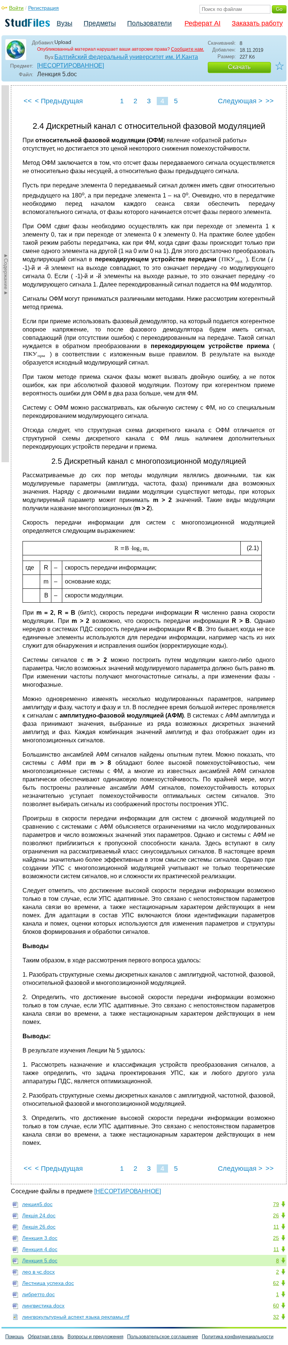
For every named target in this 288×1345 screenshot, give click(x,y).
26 (276, 1215)
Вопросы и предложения (95, 1336)
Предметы (100, 23)
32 (276, 1317)
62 (276, 1283)
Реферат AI (202, 23)
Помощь (14, 1336)
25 (276, 1238)
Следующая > (240, 101)
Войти (16, 8)
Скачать (239, 67)
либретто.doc (38, 1294)
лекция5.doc (37, 1204)
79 (276, 1204)
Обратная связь (46, 1336)
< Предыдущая (59, 101)
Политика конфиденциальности (237, 1336)
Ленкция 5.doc (39, 1261)
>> (270, 101)
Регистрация (43, 8)
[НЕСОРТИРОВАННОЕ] (70, 65)
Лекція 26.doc (39, 1227)
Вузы (64, 23)
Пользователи (149, 23)
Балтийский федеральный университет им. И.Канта (126, 57)
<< (28, 101)
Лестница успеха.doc (48, 1283)
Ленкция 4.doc (39, 1249)
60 (276, 1306)
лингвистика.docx (43, 1306)
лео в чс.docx (38, 1272)
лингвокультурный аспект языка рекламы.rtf (75, 1317)
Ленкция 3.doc (39, 1238)
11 (276, 1227)
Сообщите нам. (187, 49)
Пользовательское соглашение (162, 1336)
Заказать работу (257, 23)
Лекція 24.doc (39, 1215)
